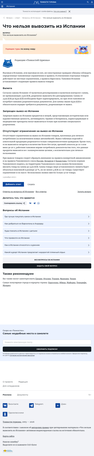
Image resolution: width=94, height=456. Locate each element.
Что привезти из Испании (17, 238)
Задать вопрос (84, 191)
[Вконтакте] (30, 203)
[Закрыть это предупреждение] (69, 11)
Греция (38, 279)
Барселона (53, 282)
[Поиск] (88, 2)
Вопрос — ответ (13, 18)
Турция (55, 279)
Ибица (62, 282)
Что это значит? (60, 11)
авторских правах (40, 427)
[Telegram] (34, 203)
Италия (47, 279)
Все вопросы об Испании (47, 260)
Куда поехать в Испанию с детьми (21, 231)
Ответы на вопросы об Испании (18, 191)
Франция (64, 279)
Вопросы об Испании (31, 18)
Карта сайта (8, 436)
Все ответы (41, 191)
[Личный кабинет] (92, 2)
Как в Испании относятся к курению (22, 245)
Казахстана (61, 161)
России (40, 161)
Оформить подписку (47, 349)
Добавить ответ (13, 184)
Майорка (71, 282)
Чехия (73, 279)
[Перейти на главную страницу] (45, 2)
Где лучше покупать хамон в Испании (23, 216)
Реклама (7, 395)
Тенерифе (81, 282)
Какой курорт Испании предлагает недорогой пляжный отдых (35, 252)
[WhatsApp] (38, 203)
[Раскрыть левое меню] (2, 2)
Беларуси (48, 161)
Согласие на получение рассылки (22, 355)
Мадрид (6, 285)
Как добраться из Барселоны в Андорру (24, 224)
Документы (22, 395)
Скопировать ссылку (13, 203)
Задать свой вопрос (47, 266)
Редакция (23, 382)
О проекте (8, 382)
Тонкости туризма (4, 18)
